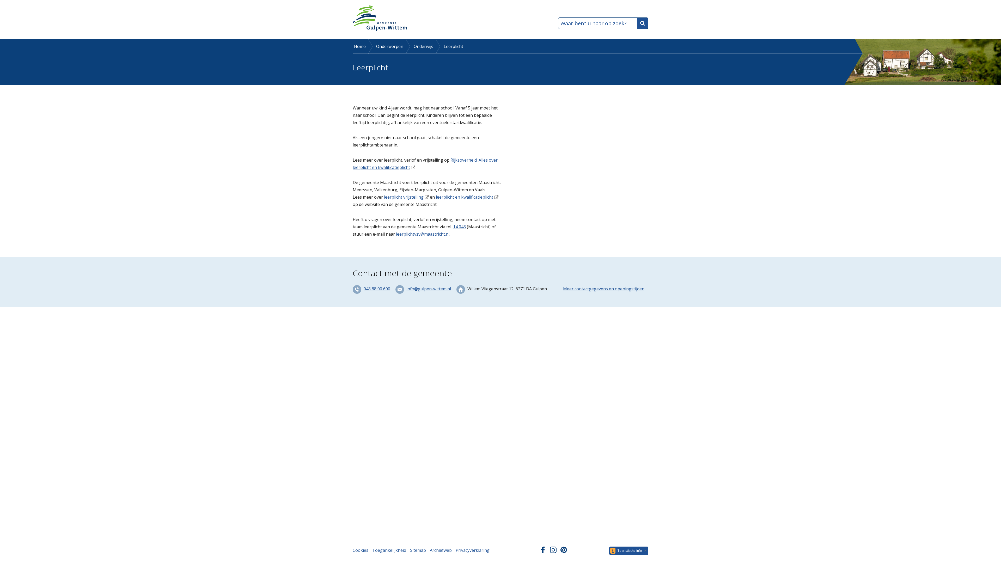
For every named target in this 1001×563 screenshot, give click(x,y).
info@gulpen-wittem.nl (428, 289)
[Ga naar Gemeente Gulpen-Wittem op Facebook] (543, 551)
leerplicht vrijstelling (404, 197)
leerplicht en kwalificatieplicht (464, 197)
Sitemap (418, 550)
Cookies (360, 550)
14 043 (459, 227)
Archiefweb (441, 550)
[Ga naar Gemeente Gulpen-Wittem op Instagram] (553, 551)
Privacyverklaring (473, 550)
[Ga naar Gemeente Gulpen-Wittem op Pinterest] (563, 551)
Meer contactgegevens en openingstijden (603, 289)
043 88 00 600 (377, 289)
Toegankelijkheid (389, 550)
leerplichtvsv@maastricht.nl (422, 234)
